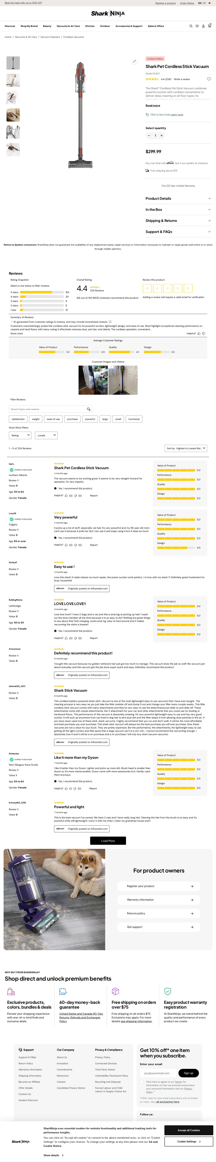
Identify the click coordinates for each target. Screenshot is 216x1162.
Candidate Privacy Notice (71, 1087)
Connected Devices (106, 1063)
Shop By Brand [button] (29, 26)
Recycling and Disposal (108, 1081)
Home (8, 36)
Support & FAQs (27, 1057)
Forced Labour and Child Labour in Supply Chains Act (110, 1089)
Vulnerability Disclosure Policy (111, 1075)
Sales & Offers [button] (156, 26)
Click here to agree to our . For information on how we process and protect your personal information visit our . (170, 1087)
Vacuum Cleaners (50, 36)
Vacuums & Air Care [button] (68, 26)
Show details (51, 1155)
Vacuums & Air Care (26, 36)
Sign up (188, 1073)
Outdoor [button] (105, 26)
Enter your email (151, 1064)
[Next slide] (100, 101)
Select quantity (156, 128)
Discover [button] (10, 26)
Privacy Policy (102, 1057)
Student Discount (28, 1100)
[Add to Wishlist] (209, 79)
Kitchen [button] (90, 26)
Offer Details (26, 1087)
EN (199, 3)
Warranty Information (30, 1069)
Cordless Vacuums (73, 36)
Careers (61, 1081)
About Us (62, 1057)
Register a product (165, 3)
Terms (178, 1081)
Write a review (182, 79)
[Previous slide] (41, 101)
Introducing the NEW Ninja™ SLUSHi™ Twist (28, 2)
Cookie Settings (186, 1141)
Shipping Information (30, 1075)
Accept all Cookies (189, 1130)
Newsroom (63, 1075)
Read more (153, 105)
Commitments (64, 1069)
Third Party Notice (105, 1069)
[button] (191, 26)
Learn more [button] (177, 114)
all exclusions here (167, 1102)
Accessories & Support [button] (129, 26)
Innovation (62, 1063)
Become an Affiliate (29, 1081)
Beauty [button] (47, 26)
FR (204, 3)
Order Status (187, 3)
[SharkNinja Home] (108, 13)
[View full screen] (134, 61)
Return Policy (26, 1063)
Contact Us (25, 1094)
